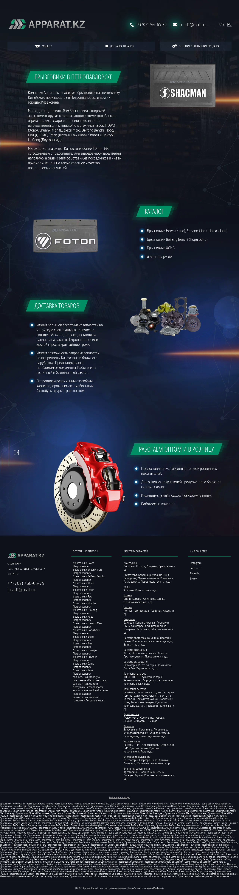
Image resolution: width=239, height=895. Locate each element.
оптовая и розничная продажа (199, 46)
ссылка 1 (195, 584)
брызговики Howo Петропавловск (139, 806)
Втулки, (139, 775)
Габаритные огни (161, 629)
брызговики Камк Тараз (110, 873)
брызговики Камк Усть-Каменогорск (200, 873)
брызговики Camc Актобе (157, 861)
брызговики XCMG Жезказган (191, 832)
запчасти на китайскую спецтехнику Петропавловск (89, 678)
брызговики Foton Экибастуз (127, 835)
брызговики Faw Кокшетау (138, 842)
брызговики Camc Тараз (166, 866)
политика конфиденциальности (26, 568)
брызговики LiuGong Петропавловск (30, 859)
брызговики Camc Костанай (161, 864)
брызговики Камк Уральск (167, 873)
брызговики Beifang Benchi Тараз (60, 825)
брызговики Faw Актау (183, 840)
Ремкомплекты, (133, 680)
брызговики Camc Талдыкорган (136, 866)
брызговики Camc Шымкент (105, 866)
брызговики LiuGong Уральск (26, 861)
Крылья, (151, 622)
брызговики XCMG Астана (108, 827)
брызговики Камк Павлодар (162, 871)
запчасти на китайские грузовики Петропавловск (88, 698)
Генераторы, (131, 760)
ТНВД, (127, 677)
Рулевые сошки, (139, 748)
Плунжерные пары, (151, 677)
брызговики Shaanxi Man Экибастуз (157, 810)
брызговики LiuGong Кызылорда (198, 856)
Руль (144, 751)
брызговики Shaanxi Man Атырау (121, 810)
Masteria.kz (158, 888)
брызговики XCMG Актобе (52, 827)
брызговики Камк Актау (81, 869)
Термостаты (143, 668)
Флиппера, (149, 598)
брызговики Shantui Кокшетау (90, 849)
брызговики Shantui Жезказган (87, 854)
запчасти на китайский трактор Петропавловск (91, 691)
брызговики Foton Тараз (27, 840)
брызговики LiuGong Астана (209, 854)
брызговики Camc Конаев (132, 864)
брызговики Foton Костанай (14, 837)
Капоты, (140, 622)
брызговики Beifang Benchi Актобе (136, 818)
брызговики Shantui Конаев (122, 849)
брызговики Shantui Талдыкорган (147, 852)
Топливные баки (134, 683)
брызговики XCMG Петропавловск (150, 830)
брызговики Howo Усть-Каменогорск (150, 808)
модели (47, 46)
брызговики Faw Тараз (188, 844)
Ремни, (161, 772)
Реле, (155, 760)
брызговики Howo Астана (96, 803)
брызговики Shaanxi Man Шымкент (61, 815)
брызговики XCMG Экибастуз (165, 827)
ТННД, (135, 677)
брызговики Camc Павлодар (223, 864)
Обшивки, (130, 566)
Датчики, (164, 760)
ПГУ (149, 721)
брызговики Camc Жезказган (53, 869)
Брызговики (166, 566)
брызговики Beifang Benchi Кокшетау (136, 820)
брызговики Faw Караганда (109, 842)
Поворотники (153, 656)
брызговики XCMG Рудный (182, 830)
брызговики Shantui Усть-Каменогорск (50, 854)
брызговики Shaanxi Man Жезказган (64, 818)
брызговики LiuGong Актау (118, 854)
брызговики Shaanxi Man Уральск (209, 815)
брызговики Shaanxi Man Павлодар (145, 813)
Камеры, (137, 598)
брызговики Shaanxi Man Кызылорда (106, 813)
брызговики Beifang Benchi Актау (101, 818)
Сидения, (152, 566)
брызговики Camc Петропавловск (17, 866)
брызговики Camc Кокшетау (103, 864)
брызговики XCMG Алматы (79, 827)
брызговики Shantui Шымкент (113, 852)
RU (229, 24)
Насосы (167, 610)
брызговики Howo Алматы (68, 803)
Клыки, (139, 590)
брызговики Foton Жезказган (155, 840)
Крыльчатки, (165, 665)
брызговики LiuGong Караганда (67, 856)
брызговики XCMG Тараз (64, 832)
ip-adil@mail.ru (192, 24)
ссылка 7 (195, 615)
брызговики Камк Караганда (14, 871)
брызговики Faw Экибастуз (80, 842)
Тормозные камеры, (143, 702)
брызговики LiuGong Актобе (148, 854)
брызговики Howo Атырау (124, 803)
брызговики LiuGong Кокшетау (101, 856)
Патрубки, (130, 668)
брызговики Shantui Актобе (136, 847)
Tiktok (193, 578)
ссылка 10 (196, 630)
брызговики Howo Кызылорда (73, 806)
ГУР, (126, 748)
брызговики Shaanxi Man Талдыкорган (100, 815)
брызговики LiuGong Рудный (65, 859)
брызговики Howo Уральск (116, 808)
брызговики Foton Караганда (158, 835)
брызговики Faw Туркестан (215, 844)
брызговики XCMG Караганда (196, 827)
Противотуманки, (134, 656)
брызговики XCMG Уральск (122, 832)
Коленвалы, (167, 578)
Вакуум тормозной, (147, 699)
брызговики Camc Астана (212, 861)
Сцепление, (147, 717)
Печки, (128, 641)
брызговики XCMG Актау (24, 827)
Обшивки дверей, (134, 626)
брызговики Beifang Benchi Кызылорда (20, 823)
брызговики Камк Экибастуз (218, 869)
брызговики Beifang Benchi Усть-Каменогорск (179, 825)
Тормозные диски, (134, 705)
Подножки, (163, 622)
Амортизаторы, (151, 745)
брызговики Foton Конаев (219, 835)
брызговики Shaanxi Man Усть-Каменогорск (22, 818)
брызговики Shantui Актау (107, 847)
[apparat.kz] (46, 24)
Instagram (195, 563)
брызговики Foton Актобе (13, 835)
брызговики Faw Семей (102, 844)
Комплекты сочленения (158, 775)
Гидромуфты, (132, 717)
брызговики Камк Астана (162, 869)
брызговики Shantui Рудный (52, 852)
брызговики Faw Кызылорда (222, 842)
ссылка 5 (195, 604)
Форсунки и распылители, (158, 680)
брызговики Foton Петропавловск (111, 837)
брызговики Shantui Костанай (153, 849)
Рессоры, (129, 745)
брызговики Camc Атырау (13, 864)
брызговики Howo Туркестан (86, 808)
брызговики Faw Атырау (52, 842)
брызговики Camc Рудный (49, 866)
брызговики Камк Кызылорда (132, 871)
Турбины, (156, 610)
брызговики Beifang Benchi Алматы (174, 818)
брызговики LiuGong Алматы (179, 854)
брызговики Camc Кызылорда (191, 864)
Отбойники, (168, 745)
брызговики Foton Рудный (143, 837)
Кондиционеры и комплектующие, (152, 641)
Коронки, (129, 590)
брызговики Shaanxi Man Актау (218, 808)
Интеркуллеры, (147, 665)
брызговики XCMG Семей (210, 830)
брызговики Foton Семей (171, 837)
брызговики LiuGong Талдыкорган (161, 859)
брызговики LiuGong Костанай (164, 856)
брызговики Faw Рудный (76, 844)
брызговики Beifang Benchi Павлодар (61, 823)
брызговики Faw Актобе (209, 840)
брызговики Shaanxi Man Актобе (16, 810)
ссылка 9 (195, 625)
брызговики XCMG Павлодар (116, 830)
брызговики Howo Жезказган (186, 808)
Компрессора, (142, 610)
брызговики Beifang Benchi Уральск (136, 825)
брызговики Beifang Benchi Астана (210, 818)
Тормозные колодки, (149, 692)
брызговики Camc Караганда (73, 864)
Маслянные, (146, 729)
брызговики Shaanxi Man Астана (86, 810)
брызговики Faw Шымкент (129, 844)
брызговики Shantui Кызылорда (186, 849)
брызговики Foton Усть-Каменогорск (120, 840)
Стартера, (145, 760)
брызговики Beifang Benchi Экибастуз (56, 820)
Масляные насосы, (149, 578)
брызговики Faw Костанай (193, 842)
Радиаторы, (131, 665)
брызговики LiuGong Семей (96, 859)
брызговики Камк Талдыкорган (81, 873)
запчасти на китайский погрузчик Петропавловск (88, 685)
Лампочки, (130, 763)
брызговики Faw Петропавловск (45, 844)
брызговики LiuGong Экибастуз (34, 856)
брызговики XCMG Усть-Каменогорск (156, 832)
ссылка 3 (195, 594)
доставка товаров (122, 46)
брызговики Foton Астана (70, 835)
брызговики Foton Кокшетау (189, 835)
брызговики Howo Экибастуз (153, 803)
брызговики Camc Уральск (224, 866)
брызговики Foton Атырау (97, 835)
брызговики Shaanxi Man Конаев (32, 813)
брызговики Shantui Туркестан (210, 852)
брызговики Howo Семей (199, 806)
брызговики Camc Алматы (185, 861)
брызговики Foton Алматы (41, 835)
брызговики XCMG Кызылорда (84, 830)
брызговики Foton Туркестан (56, 840)
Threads (194, 573)
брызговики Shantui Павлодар (220, 849)
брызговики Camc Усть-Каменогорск (18, 869)
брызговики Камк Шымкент (49, 873)
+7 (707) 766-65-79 (151, 24)
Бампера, (129, 622)
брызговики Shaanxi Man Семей (26, 815)
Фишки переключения (150, 763)
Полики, (141, 566)
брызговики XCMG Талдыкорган (33, 832)
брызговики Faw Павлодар (13, 844)
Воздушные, (131, 729)
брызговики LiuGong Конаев (132, 856)
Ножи (148, 590)
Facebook (195, 568)
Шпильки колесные (135, 602)
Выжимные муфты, (135, 721)
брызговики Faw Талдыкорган (159, 844)
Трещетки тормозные (159, 705)
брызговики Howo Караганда (185, 803)
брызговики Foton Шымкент (200, 837)
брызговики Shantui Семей (82, 852)
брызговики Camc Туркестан (194, 866)
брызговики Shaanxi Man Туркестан (173, 815)
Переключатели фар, (144, 653)
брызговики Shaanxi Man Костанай (68, 813)
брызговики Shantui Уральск (14, 854)
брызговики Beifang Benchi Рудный (144, 823)
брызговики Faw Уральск (12, 847)
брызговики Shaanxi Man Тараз (137, 815)
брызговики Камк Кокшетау (45, 871)
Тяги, (138, 745)
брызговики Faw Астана (26, 842)
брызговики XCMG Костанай (53, 830)
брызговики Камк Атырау (189, 869)
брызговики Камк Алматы (135, 869)
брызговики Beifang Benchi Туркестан (97, 825)
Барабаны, (130, 692)
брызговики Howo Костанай (42, 806)
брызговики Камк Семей (22, 873)
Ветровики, (143, 629)
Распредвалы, (132, 581)
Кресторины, (131, 772)
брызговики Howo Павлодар (105, 806)
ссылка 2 (195, 589)
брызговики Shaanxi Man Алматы (51, 810)
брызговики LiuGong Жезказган (101, 861)
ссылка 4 (195, 599)
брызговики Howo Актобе (40, 803)
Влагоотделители (150, 736)
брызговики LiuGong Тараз (194, 859)
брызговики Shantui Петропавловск (18, 852)
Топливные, (161, 729)
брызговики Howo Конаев (13, 806)
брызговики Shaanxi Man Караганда (195, 810)
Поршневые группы (153, 581)
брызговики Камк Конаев (73, 871)
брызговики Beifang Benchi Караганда (96, 820)
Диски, (128, 598)
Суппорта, (161, 702)
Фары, (127, 653)
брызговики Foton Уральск (86, 840)
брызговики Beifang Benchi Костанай (212, 820)
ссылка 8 (195, 620)
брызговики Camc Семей (76, 866)
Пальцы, (129, 775)
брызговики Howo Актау (12, 803)
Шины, (161, 598)
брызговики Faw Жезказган (78, 847)
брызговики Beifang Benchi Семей (181, 823)
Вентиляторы (132, 644)
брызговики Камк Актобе (107, 869)
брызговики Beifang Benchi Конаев (174, 820)
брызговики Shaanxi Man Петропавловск (185, 813)
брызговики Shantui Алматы (166, 847)
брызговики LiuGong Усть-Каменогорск (63, 861)
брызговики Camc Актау (131, 861)
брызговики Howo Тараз (58, 808)
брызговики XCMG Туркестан (92, 832)
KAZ (221, 24)
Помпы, (128, 610)
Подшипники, (148, 772)
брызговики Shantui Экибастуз (24, 849)
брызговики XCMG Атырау (135, 827)
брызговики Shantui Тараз (179, 852)
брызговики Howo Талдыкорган (27, 808)
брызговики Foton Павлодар (77, 837)
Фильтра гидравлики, (136, 733)
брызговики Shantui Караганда (58, 849)
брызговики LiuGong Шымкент (126, 859)
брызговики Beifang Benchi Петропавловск (103, 823)
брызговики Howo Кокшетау (216, 803)
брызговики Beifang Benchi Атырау (17, 820)
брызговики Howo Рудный (171, 806)
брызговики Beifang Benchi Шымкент (219, 823)
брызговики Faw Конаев (166, 842)
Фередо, (160, 717)
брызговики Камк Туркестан (138, 873)
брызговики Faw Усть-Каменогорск (45, 847)
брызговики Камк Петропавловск (195, 871)
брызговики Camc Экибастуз (42, 864)
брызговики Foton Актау (220, 832)
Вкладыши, (130, 578)
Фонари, (163, 653)
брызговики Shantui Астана (196, 847)
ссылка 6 (195, 610)
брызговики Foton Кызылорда (45, 837)
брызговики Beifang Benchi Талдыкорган (20, 825)
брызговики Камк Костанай (101, 871)
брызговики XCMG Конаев (24, 830)
